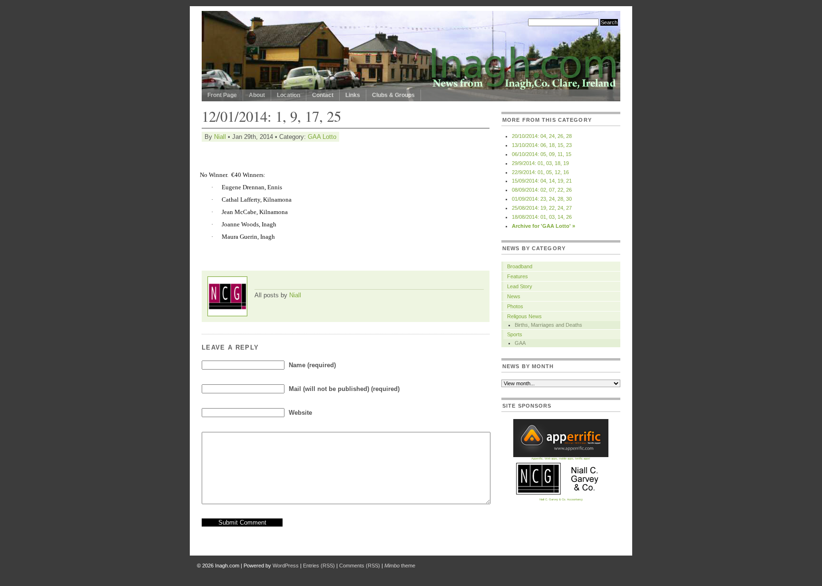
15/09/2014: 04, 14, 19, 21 (542, 181)
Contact (322, 95)
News (513, 296)
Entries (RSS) (319, 565)
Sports (514, 334)
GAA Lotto (322, 136)
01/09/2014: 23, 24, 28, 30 (542, 199)
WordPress (286, 565)
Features (517, 276)
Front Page (222, 95)
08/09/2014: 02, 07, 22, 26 (542, 190)
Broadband (519, 266)
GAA (520, 343)
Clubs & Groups (393, 95)
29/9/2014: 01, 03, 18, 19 (540, 163)
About (257, 95)
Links (352, 95)
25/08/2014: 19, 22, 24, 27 (542, 208)
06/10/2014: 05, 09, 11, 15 (541, 154)
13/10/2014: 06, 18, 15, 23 (542, 145)
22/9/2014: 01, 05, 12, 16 (540, 172)
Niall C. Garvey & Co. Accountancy (561, 499)
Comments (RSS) (359, 565)
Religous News (524, 316)
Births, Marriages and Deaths (548, 325)
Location (288, 95)
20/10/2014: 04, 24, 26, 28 (542, 136)
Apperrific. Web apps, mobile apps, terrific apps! (560, 458)
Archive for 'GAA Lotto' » (543, 226)
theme (399, 565)
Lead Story (519, 286)
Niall (220, 136)
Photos (515, 306)
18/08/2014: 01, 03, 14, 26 (542, 217)
